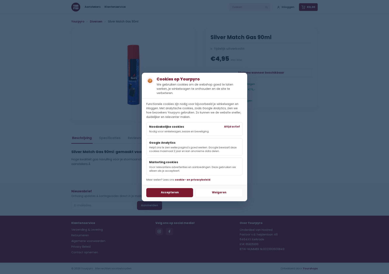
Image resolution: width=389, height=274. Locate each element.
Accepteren (170, 192)
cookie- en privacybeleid (192, 179)
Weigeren (219, 192)
